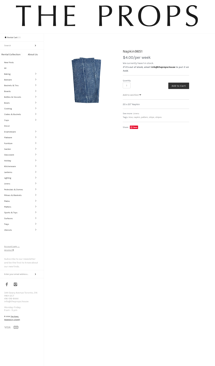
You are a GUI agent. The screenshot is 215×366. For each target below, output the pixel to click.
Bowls (7, 103)
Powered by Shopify (12, 319)
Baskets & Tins (11, 85)
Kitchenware (10, 166)
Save (135, 127)
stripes (158, 117)
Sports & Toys (10, 212)
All (5, 68)
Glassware (9, 155)
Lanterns (8, 172)
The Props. (15, 316)
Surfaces (8, 218)
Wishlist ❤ (9, 250)
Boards (7, 91)
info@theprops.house (163, 67)
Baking (7, 74)
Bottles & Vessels (12, 97)
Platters (7, 207)
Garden (7, 149)
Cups (6, 120)
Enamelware (10, 132)
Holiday (7, 160)
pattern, (144, 117)
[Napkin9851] (86, 79)
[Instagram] (15, 284)
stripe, (152, 117)
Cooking (8, 108)
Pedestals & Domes (13, 189)
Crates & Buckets (12, 114)
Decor (7, 126)
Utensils (8, 230)
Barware (8, 80)
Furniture (8, 143)
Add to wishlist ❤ (132, 95)
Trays (6, 224)
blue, (131, 117)
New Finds (9, 62)
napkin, (137, 117)
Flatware (8, 137)
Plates (7, 201)
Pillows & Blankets (13, 195)
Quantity (127, 80)
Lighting (7, 178)
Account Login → (12, 246)
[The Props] (107, 27)
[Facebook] (6, 284)
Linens (7, 183)
